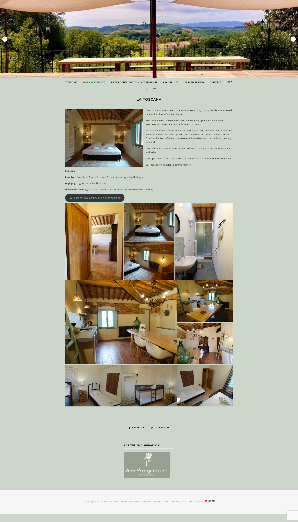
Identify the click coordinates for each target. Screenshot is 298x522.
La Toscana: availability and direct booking (95, 198)
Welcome (71, 82)
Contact (216, 82)
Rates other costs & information (134, 82)
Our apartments (94, 82)
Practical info (194, 82)
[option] (149, 39)
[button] (94, 241)
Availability (171, 82)
